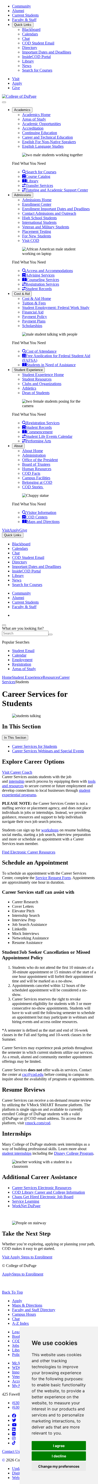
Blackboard (31, 29)
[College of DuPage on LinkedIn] (14, 1429)
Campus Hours (24, 1314)
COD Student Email (38, 43)
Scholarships (32, 326)
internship (16, 781)
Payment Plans (33, 321)
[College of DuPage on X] (14, 1420)
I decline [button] (59, 1456)
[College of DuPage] (19, 96)
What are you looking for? (23, 628)
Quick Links (22, 25)
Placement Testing (36, 231)
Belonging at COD (37, 482)
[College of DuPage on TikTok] (14, 1443)
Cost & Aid (22, 294)
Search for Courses (37, 70)
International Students (39, 222)
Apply (17, 1301)
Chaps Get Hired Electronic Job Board (42, 1197)
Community (21, 6)
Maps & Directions (27, 1305)
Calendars (30, 34)
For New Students (36, 236)
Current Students (25, 15)
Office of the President (40, 460)
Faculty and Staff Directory (33, 1310)
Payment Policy (34, 316)
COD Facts (31, 473)
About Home (32, 451)
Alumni (18, 11)
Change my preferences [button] (58, 1466)
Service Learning (25, 1201)
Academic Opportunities (41, 124)
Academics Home (36, 115)
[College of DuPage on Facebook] (14, 1416)
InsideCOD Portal (36, 57)
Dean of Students (36, 393)
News (26, 66)
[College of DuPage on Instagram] (14, 1438)
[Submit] (50, 634)
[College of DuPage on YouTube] (14, 1425)
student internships (16, 1153)
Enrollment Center (36, 204)
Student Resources (37, 379)
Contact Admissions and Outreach (49, 213)
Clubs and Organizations (41, 384)
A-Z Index (20, 1323)
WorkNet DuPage (26, 1206)
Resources (51, 677)
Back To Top (12, 1292)
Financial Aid (32, 312)
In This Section (15, 737)
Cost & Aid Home (36, 298)
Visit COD (30, 240)
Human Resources (36, 469)
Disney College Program (73, 1153)
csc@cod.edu (32, 1074)
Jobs (15, 1345)
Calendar (19, 655)
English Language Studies (43, 146)
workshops (50, 830)
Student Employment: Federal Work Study (55, 307)
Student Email (23, 651)
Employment (22, 660)
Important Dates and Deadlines (46, 52)
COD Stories (33, 487)
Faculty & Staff (24, 20)
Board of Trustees (36, 464)
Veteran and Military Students (45, 227)
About (18, 446)
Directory (29, 47)
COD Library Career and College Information (48, 1192)
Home (7, 677)
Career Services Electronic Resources (41, 1188)
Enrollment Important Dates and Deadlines (56, 209)
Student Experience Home (43, 375)
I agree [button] (59, 1446)
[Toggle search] (4, 625)
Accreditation (32, 128)
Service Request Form (53, 878)
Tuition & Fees (34, 303)
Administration (34, 455)
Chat (26, 38)
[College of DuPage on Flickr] (14, 1434)
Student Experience (28, 370)
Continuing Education (39, 133)
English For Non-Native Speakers (49, 142)
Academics (22, 110)
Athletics (29, 388)
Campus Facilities (36, 478)
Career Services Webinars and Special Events (48, 751)
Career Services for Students (34, 746)
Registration (21, 664)
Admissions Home (37, 200)
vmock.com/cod (37, 1123)
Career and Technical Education (47, 137)
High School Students (39, 218)
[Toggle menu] (4, 102)
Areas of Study (34, 119)
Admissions (22, 195)
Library (28, 61)
